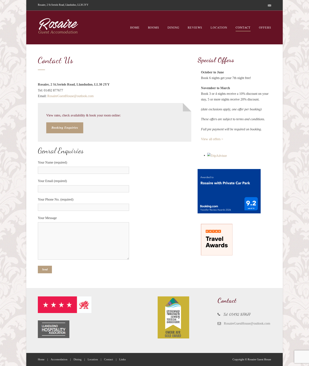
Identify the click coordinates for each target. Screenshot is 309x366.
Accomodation (59, 359)
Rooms (153, 27)
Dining (173, 27)
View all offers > (212, 139)
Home (135, 27)
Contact (243, 27)
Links (122, 359)
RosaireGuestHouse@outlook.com (70, 96)
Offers (265, 27)
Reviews (195, 27)
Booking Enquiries (65, 127)
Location (219, 27)
